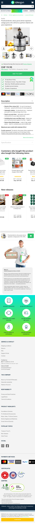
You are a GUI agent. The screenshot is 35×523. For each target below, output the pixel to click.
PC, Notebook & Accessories (8, 414)
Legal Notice (4, 397)
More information (27, 137)
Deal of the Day (16, 11)
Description (5, 101)
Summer (25, 11)
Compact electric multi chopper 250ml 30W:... (17, 171)
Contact (3, 356)
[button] (34, 56)
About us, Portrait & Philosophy (9, 379)
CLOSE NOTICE (17, 519)
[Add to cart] (31, 236)
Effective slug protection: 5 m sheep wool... (17, 207)
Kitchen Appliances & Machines (9, 419)
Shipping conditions (6, 345)
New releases (4, 433)
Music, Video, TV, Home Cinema (9, 416)
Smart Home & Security (7, 421)
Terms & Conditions (6, 399)
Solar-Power (4, 436)
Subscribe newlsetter (6, 382)
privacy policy (26, 516)
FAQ (2, 350)
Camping (32, 11)
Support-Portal (5, 353)
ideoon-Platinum (6, 11)
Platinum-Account (6, 384)
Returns (3, 348)
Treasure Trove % (5, 431)
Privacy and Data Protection (8, 394)
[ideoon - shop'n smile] (17, 2)
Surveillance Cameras (6, 411)
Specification (6, 143)
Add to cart (17, 74)
